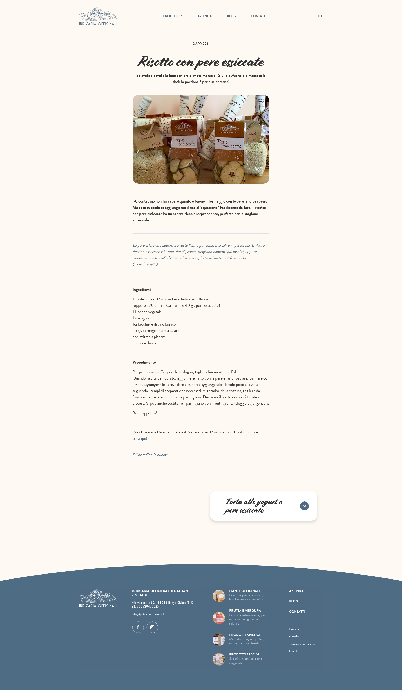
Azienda (204, 16)
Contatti (259, 16)
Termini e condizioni (302, 643)
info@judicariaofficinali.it (148, 613)
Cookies (294, 636)
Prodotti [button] (171, 16)
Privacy (294, 629)
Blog (231, 16)
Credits (294, 651)
